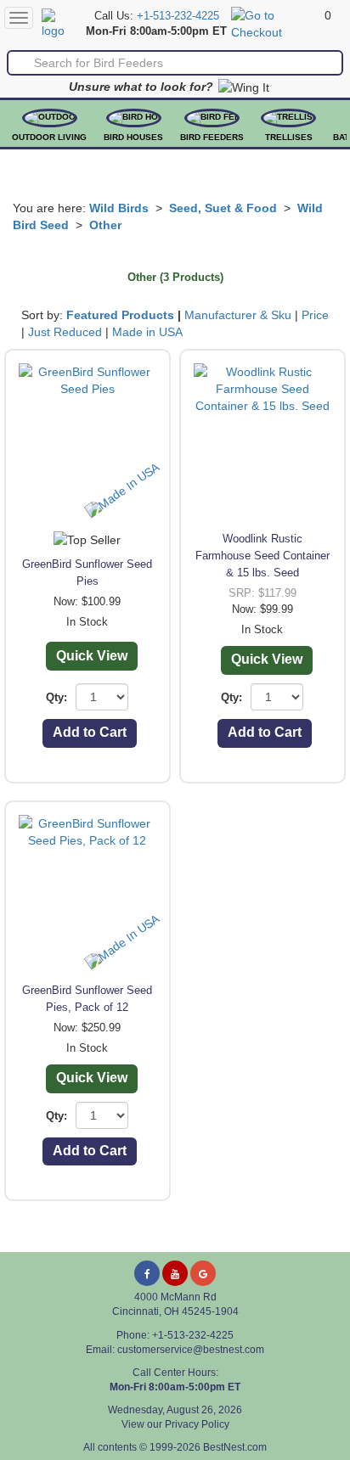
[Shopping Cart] (275, 23)
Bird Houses (133, 137)
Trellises (289, 137)
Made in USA (147, 332)
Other (105, 225)
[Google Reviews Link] (203, 1273)
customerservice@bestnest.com (190, 1350)
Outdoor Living (49, 137)
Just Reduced (65, 332)
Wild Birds (119, 208)
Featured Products (120, 315)
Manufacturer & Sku (237, 315)
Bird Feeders (212, 137)
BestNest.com (235, 1447)
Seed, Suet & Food (223, 208)
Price (315, 315)
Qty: (56, 697)
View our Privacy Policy (175, 1424)
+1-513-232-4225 (178, 16)
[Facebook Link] (147, 1273)
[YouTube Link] (175, 1273)
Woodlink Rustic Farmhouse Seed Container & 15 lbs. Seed (262, 555)
